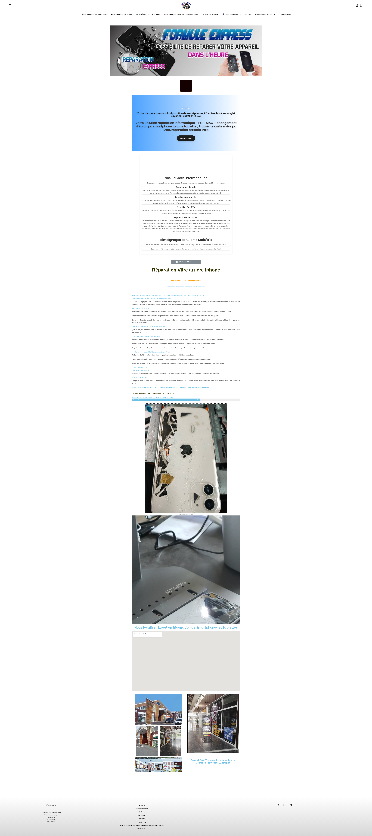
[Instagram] (186, 86)
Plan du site (142, 815)
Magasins (142, 819)
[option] (186, 50)
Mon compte (142, 822)
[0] (361, 5)
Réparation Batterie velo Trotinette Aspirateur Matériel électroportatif (142, 825)
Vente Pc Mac (141, 829)
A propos (142, 805)
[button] (186, 262)
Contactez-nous (186, 138)
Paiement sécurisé (142, 809)
